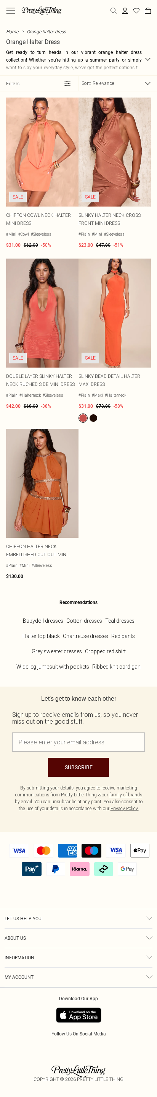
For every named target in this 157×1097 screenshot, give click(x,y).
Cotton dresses (84, 620)
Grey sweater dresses (57, 651)
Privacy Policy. (125, 808)
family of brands (125, 795)
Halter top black (41, 636)
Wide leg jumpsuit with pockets (52, 666)
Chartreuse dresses (85, 636)
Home (12, 31)
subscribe (79, 767)
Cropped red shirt (105, 651)
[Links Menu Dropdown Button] (10, 10)
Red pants (123, 636)
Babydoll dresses (43, 620)
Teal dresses (120, 620)
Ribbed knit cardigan (116, 666)
